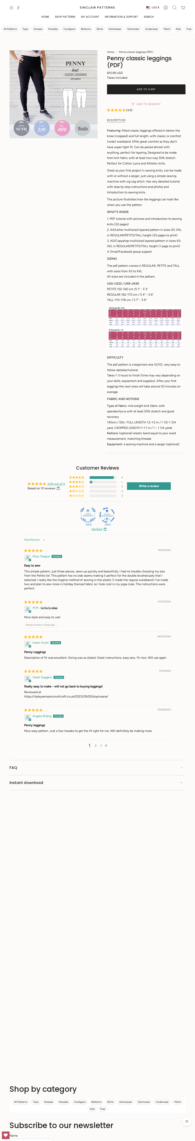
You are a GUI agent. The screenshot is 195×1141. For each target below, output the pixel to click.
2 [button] (96, 745)
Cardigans (69, 28)
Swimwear (133, 28)
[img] (33, 550)
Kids (178, 28)
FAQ (13, 767)
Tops (25, 28)
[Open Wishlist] (6, 1135)
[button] (65, 17)
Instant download (26, 782)
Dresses (38, 28)
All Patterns (10, 28)
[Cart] (183, 7)
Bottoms (86, 28)
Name (14, 1135)
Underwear (151, 28)
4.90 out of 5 (56, 484)
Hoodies (53, 28)
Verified (96, 529)
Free (188, 28)
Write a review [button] (149, 486)
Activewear (115, 28)
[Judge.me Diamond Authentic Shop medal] (88, 515)
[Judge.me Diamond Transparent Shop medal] (107, 515)
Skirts (100, 28)
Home (110, 52)
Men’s (167, 28)
